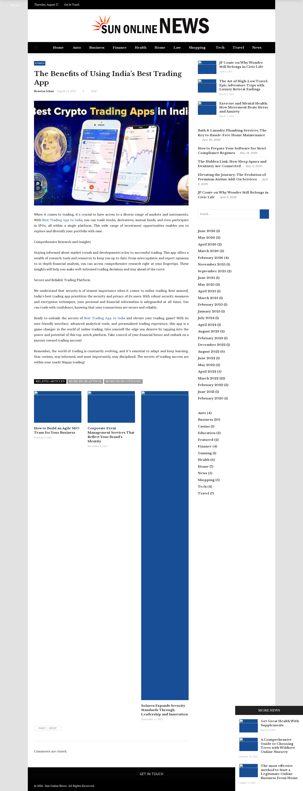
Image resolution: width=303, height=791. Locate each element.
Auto (77, 47)
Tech (220, 47)
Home (58, 47)
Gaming (205, 453)
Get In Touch (151, 774)
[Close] (239, 710)
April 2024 (207, 325)
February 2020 (210, 398)
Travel (238, 47)
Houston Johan (44, 91)
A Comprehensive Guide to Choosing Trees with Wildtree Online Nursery (278, 746)
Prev (42, 728)
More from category (123, 381)
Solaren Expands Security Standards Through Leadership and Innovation (164, 710)
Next (53, 728)
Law (177, 47)
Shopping (197, 47)
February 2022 (210, 385)
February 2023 (210, 338)
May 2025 (206, 284)
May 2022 (206, 365)
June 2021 (206, 392)
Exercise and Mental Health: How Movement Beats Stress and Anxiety (243, 107)
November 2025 (211, 264)
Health (140, 47)
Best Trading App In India (62, 220)
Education (206, 433)
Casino (204, 426)
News (257, 47)
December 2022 (211, 345)
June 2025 (206, 278)
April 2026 (207, 244)
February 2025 (210, 304)
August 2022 (208, 351)
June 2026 (206, 231)
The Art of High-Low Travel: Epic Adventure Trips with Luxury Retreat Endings (243, 85)
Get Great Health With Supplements (280, 723)
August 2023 (208, 331)
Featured (205, 440)
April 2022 (207, 371)
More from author (85, 381)
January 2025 (209, 311)
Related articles (50, 381)
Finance (120, 47)
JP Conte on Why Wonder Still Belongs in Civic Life (241, 65)
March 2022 (208, 378)
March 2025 (208, 298)
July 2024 (206, 318)
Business (97, 47)
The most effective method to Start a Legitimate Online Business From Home (279, 772)
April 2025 (207, 291)
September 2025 (212, 271)
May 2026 (206, 237)
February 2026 (210, 258)
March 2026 (208, 251)
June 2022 (206, 358)
